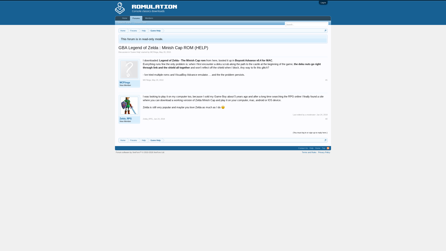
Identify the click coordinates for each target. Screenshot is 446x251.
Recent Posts (140, 23)
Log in (323, 3)
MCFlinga (154, 52)
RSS (328, 148)
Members (149, 18)
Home (124, 18)
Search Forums (124, 23)
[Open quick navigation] (325, 30)
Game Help (135, 52)
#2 (326, 119)
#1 (326, 80)
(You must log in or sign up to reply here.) (310, 133)
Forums (136, 18)
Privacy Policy (324, 152)
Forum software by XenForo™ (140, 152)
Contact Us (303, 148)
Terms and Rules (309, 152)
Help (311, 148)
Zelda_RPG (126, 118)
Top (323, 148)
